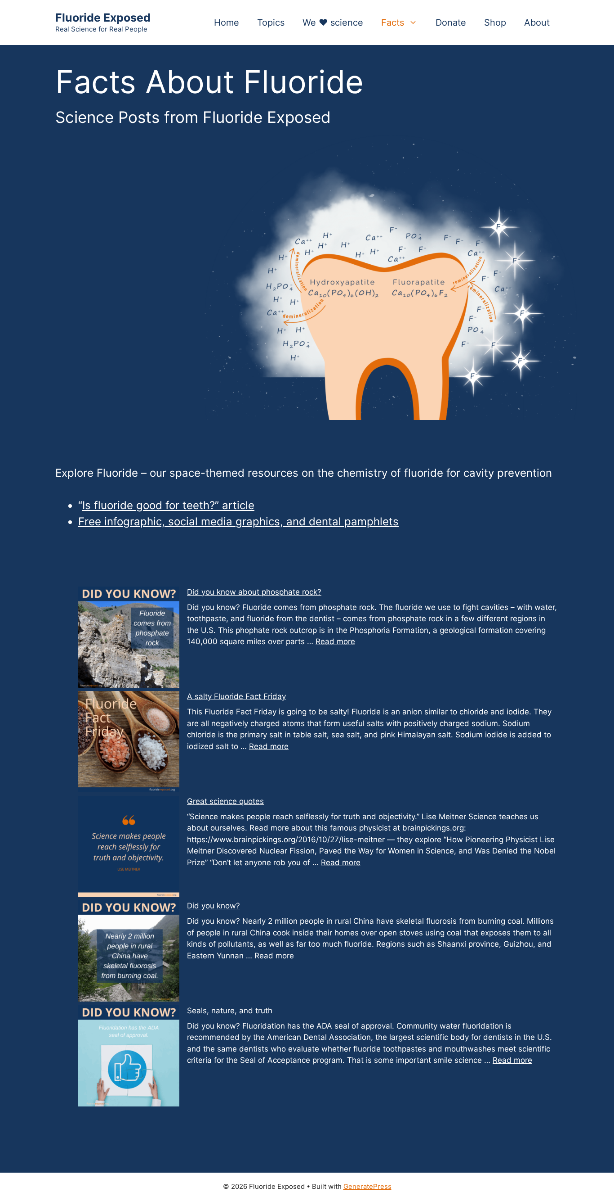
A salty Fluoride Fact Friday (236, 696)
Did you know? (213, 905)
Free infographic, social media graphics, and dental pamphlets (238, 521)
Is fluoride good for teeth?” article (168, 505)
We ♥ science (333, 22)
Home (226, 22)
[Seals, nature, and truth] (128, 1057)
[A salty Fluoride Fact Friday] (128, 743)
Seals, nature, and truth (229, 1010)
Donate (451, 22)
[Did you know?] (128, 952)
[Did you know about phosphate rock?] (128, 639)
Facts (392, 22)
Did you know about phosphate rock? (254, 591)
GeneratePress (367, 1186)
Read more (335, 641)
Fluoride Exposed (103, 17)
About (537, 22)
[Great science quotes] (128, 848)
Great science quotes (225, 801)
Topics (271, 22)
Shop (495, 22)
